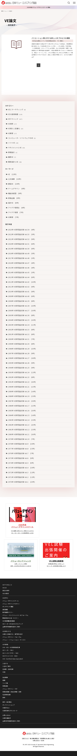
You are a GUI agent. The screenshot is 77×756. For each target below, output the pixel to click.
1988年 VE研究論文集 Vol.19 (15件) (22, 396)
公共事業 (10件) (14, 179)
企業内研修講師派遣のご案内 (11, 627)
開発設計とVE (15, 162)
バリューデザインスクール (11, 601)
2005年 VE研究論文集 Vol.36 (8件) (21, 315)
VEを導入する (7, 631)
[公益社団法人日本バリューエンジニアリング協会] (19, 3)
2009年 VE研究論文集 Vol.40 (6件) (21, 296)
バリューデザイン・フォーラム (12, 637)
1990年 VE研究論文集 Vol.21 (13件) (22, 387)
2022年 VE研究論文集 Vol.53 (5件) (21, 234)
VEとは (5, 588)
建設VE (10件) (14, 184)
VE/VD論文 (6, 593)
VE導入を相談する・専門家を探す (13, 634)
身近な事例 (6, 590)
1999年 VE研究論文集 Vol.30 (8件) (21, 344)
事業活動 (5, 686)
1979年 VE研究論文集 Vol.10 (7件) (21, 439)
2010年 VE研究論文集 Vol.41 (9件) (21, 291)
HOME (42, 740)
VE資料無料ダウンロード (10, 711)
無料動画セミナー (8, 612)
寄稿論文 (12, 152)
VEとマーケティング (17, 109)
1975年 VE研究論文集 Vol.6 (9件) (21, 458)
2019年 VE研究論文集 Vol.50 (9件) (21, 248)
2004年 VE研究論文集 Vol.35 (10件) (22, 320)
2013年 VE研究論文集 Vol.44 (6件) (21, 277)
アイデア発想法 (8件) (16, 207)
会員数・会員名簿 (8, 669)
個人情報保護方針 (34, 738)
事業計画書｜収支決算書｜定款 (12, 692)
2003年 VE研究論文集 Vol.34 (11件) (22, 325)
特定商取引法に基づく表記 (47, 738)
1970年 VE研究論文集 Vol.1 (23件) (21, 482)
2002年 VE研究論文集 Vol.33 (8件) (21, 329)
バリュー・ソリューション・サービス (14, 640)
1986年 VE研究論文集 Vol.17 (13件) (22, 406)
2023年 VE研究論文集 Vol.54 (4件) (21, 229)
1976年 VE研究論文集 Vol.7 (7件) (21, 453)
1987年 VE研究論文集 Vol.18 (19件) (22, 401)
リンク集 (5, 683)
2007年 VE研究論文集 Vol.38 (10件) (22, 306)
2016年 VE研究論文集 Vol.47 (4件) (21, 263)
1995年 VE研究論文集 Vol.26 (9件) (21, 363)
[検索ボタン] (68, 3)
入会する (5, 663)
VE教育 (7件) (13, 217)
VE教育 (12, 133)
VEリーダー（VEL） (8, 650)
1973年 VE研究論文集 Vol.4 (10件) (21, 467)
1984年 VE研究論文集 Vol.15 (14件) (22, 415)
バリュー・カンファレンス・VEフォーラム (15, 615)
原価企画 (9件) (14, 198)
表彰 (4, 697)
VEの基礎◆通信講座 (9, 621)
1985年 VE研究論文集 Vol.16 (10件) (22, 410)
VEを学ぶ (5, 598)
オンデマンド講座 (8, 607)
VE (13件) (12, 174)
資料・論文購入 (7, 702)
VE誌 (4, 672)
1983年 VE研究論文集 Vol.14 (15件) (22, 420)
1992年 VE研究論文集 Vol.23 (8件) (21, 377)
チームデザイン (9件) (16, 188)
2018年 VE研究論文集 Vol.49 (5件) (21, 253)
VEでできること (7, 585)
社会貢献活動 (7, 695)
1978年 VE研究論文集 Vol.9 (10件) (21, 444)
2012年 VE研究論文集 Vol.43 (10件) (22, 282)
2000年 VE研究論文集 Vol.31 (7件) (21, 339)
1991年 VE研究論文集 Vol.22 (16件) (22, 382)
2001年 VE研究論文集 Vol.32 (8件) (21, 334)
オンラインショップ (9, 705)
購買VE (12, 157)
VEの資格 (5, 644)
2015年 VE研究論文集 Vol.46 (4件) (21, 267)
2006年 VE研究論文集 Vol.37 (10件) (22, 310)
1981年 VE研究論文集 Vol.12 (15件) (22, 429)
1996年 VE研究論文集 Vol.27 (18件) (22, 358)
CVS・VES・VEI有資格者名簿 (11, 647)
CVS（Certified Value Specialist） (13, 659)
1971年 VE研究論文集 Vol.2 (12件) (21, 477)
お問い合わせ (7, 715)
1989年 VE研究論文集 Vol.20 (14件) (22, 391)
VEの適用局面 (15, 114)
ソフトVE (13, 143)
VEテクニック (15, 119)
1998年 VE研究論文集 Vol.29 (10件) (22, 348)
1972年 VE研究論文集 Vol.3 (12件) (21, 472)
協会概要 (5, 677)
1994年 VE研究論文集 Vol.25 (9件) (21, 367)
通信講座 (5, 609)
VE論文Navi (6, 708)
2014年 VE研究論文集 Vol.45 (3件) (21, 272)
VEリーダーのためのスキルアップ (13, 624)
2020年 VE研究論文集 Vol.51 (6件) (21, 244)
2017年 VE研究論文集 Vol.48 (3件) (21, 258)
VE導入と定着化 (15, 128)
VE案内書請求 (7, 718)
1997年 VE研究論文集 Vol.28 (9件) (21, 353)
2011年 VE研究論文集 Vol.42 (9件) (21, 286)
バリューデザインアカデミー (11, 604)
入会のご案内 (7, 666)
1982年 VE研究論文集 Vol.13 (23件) (22, 425)
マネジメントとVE (16, 147)
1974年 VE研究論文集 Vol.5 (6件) (21, 463)
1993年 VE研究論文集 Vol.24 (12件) (22, 372)
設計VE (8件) (13, 203)
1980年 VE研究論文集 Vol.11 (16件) (22, 434)
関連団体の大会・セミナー (11, 618)
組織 (4, 680)
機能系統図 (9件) (15, 193)
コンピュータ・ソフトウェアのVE (22, 138)
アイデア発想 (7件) (15, 212)
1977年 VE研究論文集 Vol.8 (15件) (21, 448)
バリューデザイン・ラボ (10, 689)
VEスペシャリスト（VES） (10, 656)
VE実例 (12, 124)
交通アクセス (25, 738)
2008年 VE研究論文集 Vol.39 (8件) (21, 301)
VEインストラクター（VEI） (11, 653)
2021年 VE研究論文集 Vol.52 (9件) (21, 239)
